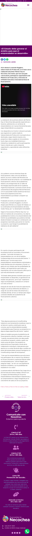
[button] (28, 5)
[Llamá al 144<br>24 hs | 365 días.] (16, 447)
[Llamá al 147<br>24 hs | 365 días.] (16, 427)
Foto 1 (3, 386)
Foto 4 (17, 386)
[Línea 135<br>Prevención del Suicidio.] (16, 470)
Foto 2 (7, 386)
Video (26, 386)
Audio (21, 386)
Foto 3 (12, 386)
